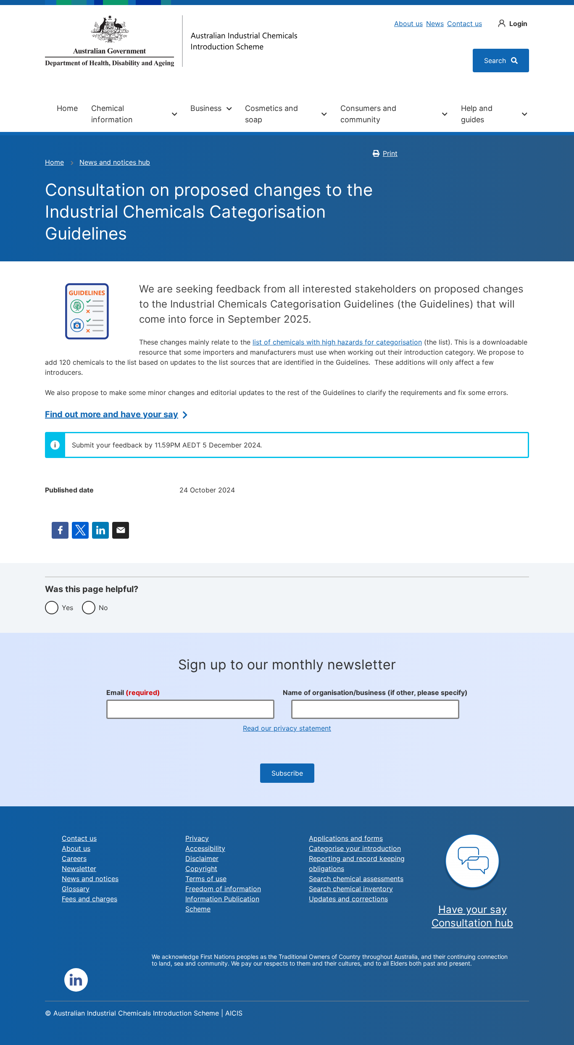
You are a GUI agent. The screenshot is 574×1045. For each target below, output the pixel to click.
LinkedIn (100, 530)
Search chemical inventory (351, 888)
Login (518, 23)
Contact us (464, 23)
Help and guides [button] (476, 114)
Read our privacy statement (287, 728)
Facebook (60, 530)
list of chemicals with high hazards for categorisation (337, 342)
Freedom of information (223, 888)
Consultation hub (472, 923)
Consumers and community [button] (368, 114)
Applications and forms (346, 838)
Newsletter (79, 868)
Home (67, 108)
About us (408, 23)
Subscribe (287, 773)
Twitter (80, 530)
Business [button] (205, 108)
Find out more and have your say (111, 414)
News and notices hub (114, 162)
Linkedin (76, 980)
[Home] (171, 41)
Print (390, 153)
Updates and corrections (348, 899)
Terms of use (205, 878)
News (435, 23)
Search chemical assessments (356, 878)
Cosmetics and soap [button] (271, 114)
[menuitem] (67, 114)
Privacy (197, 838)
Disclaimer (202, 858)
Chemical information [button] (112, 114)
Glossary (76, 888)
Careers (74, 858)
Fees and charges (89, 899)
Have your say (472, 909)
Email (120, 530)
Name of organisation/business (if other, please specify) (375, 692)
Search (496, 60)
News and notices (90, 878)
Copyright (201, 868)
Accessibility (205, 848)
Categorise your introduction (355, 848)
